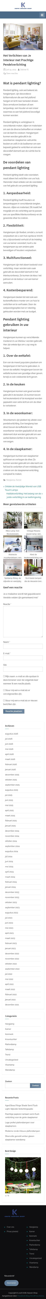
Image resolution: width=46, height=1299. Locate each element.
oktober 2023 (11, 902)
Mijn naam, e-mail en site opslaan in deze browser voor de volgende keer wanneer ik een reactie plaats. (21, 680)
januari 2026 (10, 769)
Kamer (18, 480)
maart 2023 (10, 938)
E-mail (6, 653)
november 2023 (12, 897)
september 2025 (12, 785)
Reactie (7, 604)
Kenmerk (9, 1034)
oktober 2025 (11, 780)
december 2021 (12, 1004)
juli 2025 (8, 795)
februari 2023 (11, 943)
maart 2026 (10, 759)
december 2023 (12, 892)
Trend (7, 1055)
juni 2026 (9, 744)
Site (5, 665)
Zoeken (8, 1081)
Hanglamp (10, 480)
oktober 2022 (11, 964)
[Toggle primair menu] (42, 14)
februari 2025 (11, 820)
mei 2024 (9, 866)
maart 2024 (10, 877)
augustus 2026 (11, 734)
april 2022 (9, 984)
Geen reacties (12, 73)
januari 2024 (10, 887)
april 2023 (9, 933)
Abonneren (11, 1283)
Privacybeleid (12, 1231)
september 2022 (12, 969)
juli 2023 (8, 918)
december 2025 (12, 775)
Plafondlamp (10, 1044)
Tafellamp (9, 1049)
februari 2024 (11, 882)
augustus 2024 (11, 851)
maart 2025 (10, 815)
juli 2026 (8, 739)
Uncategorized (11, 1060)
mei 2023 (9, 928)
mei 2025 (9, 805)
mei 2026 (9, 749)
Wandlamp (10, 1070)
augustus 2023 (11, 913)
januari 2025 (10, 826)
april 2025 (9, 810)
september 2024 (12, 846)
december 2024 (12, 831)
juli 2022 (8, 974)
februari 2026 (11, 764)
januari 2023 (10, 948)
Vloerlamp (9, 1065)
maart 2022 (10, 989)
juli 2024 (8, 856)
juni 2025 (9, 800)
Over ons (10, 1227)
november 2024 (12, 836)
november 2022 (12, 959)
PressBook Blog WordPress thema (30, 1296)
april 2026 (9, 754)
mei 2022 (9, 979)
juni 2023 (9, 923)
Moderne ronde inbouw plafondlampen (22, 1131)
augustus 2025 (11, 790)
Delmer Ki (24, 69)
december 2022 (12, 953)
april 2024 (9, 872)
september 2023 (12, 907)
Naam (6, 642)
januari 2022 (10, 999)
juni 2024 (9, 861)
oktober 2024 (11, 841)
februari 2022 (11, 994)
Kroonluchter (11, 1039)
